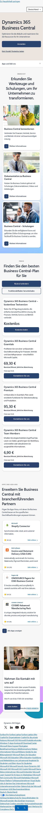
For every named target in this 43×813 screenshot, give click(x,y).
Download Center (30, 743)
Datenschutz (5, 803)
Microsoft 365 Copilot (19, 769)
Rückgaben (23, 746)
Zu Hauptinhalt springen (10, 1)
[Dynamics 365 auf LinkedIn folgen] (11, 727)
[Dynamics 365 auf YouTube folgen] (17, 727)
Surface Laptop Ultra (29, 734)
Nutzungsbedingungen (33, 803)
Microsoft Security (17, 766)
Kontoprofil (18, 743)
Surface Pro (4, 734)
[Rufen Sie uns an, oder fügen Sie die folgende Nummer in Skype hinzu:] (24, 808)
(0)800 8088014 (32, 708)
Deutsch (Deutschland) (8, 792)
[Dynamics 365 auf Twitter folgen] (6, 727)
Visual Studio (35, 780)
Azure (26, 766)
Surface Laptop (15, 734)
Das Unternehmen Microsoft (23, 783)
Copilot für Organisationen (10, 737)
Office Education (25, 757)
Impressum (30, 800)
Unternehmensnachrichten (10, 786)
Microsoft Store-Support (9, 746)
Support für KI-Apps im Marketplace (19, 774)
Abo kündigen (19, 800)
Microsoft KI (4, 766)
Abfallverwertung (24, 749)
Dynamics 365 (34, 766)
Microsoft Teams (34, 769)
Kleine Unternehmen (8, 772)
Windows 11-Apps (7, 743)
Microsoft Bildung (18, 751)
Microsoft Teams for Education (24, 754)
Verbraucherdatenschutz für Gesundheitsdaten (18, 797)
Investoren (4, 789)
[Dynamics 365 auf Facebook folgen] (23, 727)
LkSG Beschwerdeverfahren (19, 789)
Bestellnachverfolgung (8, 749)
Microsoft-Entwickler (24, 772)
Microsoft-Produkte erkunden (29, 740)
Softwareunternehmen (21, 780)
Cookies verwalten (17, 803)
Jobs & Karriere (6, 783)
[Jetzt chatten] (17, 808)
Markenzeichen (6, 806)
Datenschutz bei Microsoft (31, 786)
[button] (21, 64)
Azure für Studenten (24, 763)
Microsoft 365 (12, 740)
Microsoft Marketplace (22, 777)
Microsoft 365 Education (9, 757)
